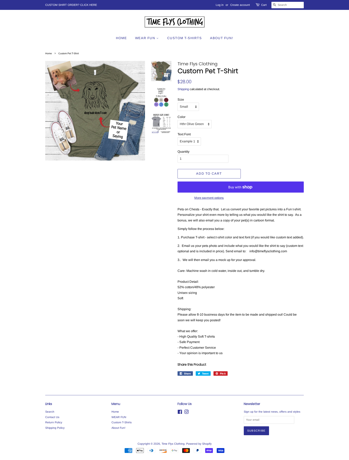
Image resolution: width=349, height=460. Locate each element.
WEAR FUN (145, 38)
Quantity (183, 151)
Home (121, 38)
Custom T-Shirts (184, 38)
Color (181, 117)
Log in (220, 4)
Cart (264, 4)
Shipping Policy (55, 427)
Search (49, 411)
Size (181, 99)
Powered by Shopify (199, 443)
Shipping (183, 89)
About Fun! (221, 38)
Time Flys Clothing (173, 443)
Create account (240, 4)
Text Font (184, 134)
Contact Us (52, 417)
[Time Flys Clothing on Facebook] (180, 412)
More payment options (209, 197)
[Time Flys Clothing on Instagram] (186, 412)
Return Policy (53, 422)
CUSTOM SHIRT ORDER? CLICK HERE (71, 4)
